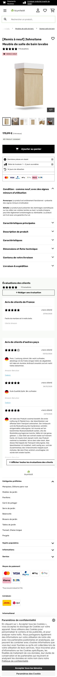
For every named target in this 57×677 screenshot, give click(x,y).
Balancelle (6, 514)
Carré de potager (9, 503)
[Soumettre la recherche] (5, 19)
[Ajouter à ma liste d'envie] (53, 38)
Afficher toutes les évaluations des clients (32, 462)
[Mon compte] (38, 10)
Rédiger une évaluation (29, 292)
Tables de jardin (9, 525)
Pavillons (6, 497)
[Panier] (52, 10)
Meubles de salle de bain (24, 29)
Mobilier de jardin (9, 492)
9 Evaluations (24, 49)
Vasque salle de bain (47, 29)
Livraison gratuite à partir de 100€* (38, 2)
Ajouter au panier (31, 149)
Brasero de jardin (9, 519)
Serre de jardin (8, 508)
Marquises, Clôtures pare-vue (15, 487)
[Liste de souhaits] (45, 10)
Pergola (5, 535)
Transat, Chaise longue (12, 530)
